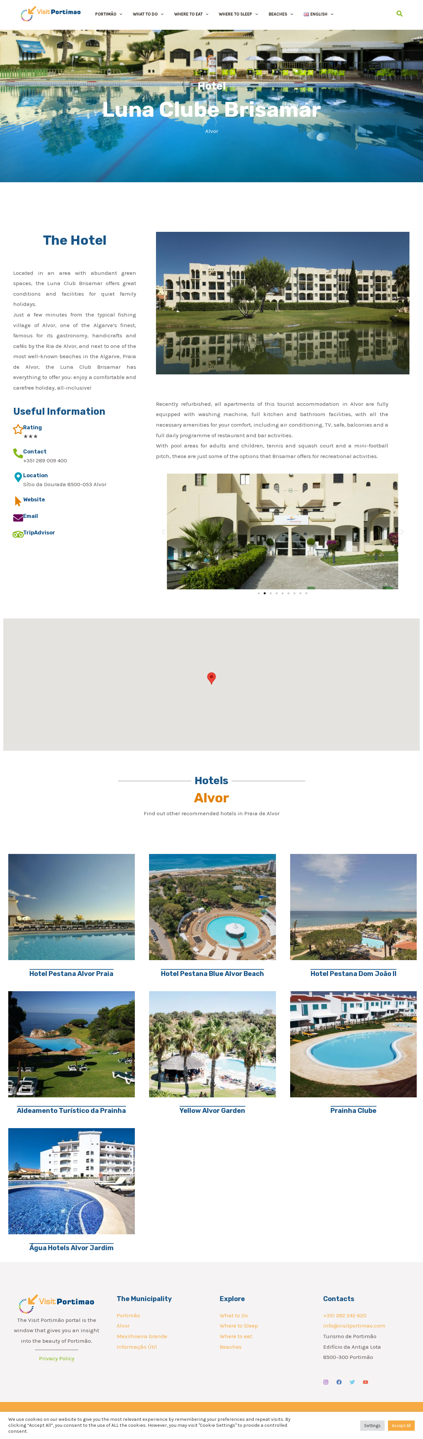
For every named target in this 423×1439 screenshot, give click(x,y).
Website (34, 499)
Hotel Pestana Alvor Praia (71, 974)
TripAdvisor (39, 532)
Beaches (231, 1346)
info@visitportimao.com (354, 1325)
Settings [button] (372, 1425)
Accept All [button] (401, 1425)
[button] (119, 14)
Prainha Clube (353, 1111)
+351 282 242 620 (344, 1315)
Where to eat (236, 1336)
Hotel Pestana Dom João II (354, 974)
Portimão (128, 1315)
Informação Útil (137, 1346)
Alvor (123, 1325)
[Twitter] (352, 1382)
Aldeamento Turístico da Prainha (71, 1111)
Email (30, 516)
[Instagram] (325, 1382)
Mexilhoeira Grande (142, 1336)
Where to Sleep (239, 1325)
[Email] (18, 518)
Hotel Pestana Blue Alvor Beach (212, 974)
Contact (35, 451)
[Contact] (18, 453)
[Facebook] (339, 1382)
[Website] (18, 501)
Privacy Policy (56, 1358)
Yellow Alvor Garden (212, 1111)
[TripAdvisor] (18, 534)
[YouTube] (365, 1382)
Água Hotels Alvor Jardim (71, 1248)
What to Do (234, 1315)
